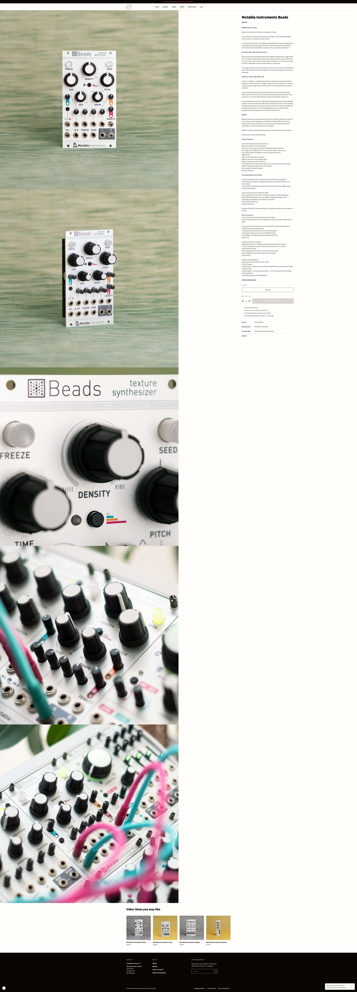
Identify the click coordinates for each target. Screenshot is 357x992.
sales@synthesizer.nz (133, 963)
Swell (153, 988)
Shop (154, 963)
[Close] (351, 986)
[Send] (215, 971)
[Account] (226, 7)
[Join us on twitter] (127, 977)
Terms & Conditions (223, 988)
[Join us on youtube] (142, 977)
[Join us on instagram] (139, 977)
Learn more (342, 987)
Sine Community (159, 972)
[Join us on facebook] (131, 977)
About (154, 966)
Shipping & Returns (199, 988)
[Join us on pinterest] (135, 977)
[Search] (222, 7)
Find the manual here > (249, 280)
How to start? (157, 969)
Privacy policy (212, 988)
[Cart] (229, 7)
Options (244, 285)
